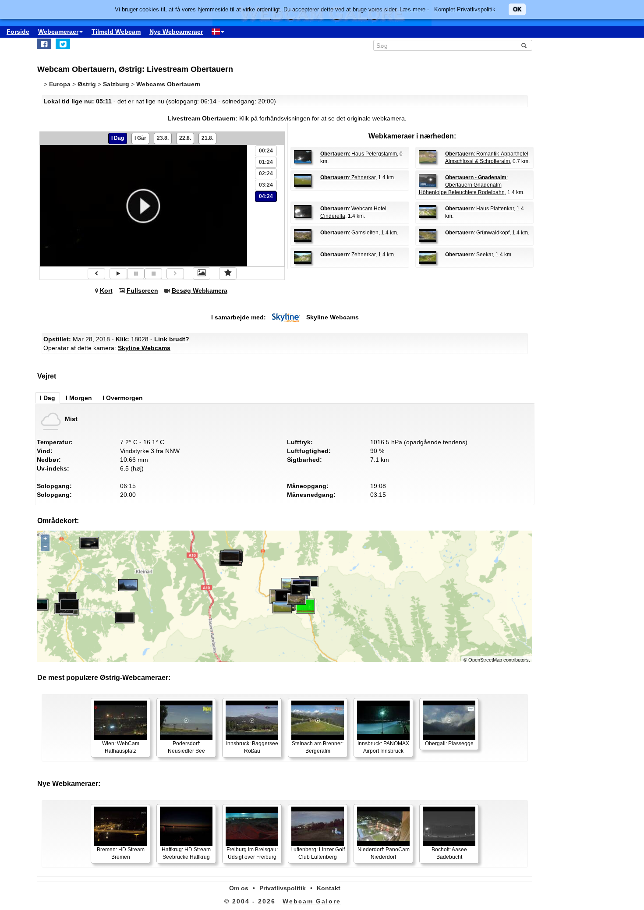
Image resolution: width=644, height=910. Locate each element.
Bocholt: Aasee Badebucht (449, 853)
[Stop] (153, 273)
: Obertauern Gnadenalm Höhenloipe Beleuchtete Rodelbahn (463, 184)
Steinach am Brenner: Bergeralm (317, 747)
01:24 (266, 162)
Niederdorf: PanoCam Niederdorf (383, 853)
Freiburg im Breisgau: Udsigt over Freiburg (252, 853)
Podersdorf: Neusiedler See (186, 747)
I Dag (117, 138)
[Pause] (136, 273)
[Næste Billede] (175, 273)
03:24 (266, 185)
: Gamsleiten (349, 233)
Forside (18, 31)
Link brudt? (171, 339)
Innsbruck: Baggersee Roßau (252, 747)
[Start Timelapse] (118, 273)
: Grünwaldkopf (477, 233)
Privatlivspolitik (282, 888)
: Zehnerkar (347, 177)
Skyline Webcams (332, 317)
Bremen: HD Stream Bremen (121, 853)
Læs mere (412, 9)
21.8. (207, 138)
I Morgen (79, 397)
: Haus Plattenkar (479, 208)
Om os (238, 888)
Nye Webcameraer (176, 31)
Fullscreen (142, 290)
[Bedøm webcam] (228, 273)
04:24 (266, 196)
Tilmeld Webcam (116, 31)
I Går (140, 138)
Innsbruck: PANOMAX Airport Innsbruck (383, 747)
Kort (106, 290)
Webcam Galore (312, 901)
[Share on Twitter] (63, 44)
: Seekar (469, 254)
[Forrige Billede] (96, 273)
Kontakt (328, 888)
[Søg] (524, 45)
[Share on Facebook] (44, 44)
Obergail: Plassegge (449, 743)
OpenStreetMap (485, 659)
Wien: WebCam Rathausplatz (120, 747)
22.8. (185, 138)
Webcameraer (58, 31)
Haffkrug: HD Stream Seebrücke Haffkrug (186, 853)
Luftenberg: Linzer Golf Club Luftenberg (317, 853)
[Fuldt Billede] (201, 273)
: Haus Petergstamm (358, 154)
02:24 (266, 173)
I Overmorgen (123, 397)
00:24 (266, 151)
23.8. (163, 138)
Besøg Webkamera (199, 290)
